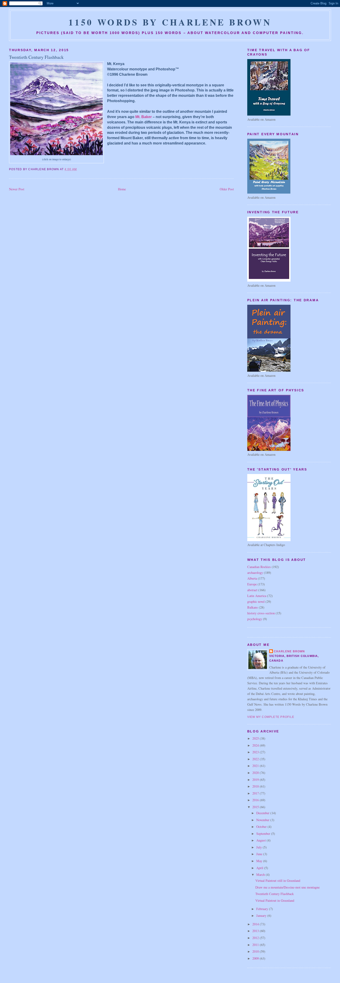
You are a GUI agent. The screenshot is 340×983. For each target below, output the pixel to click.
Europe (252, 584)
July (259, 847)
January (261, 915)
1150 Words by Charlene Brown (169, 22)
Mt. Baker (143, 117)
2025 (256, 738)
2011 (256, 944)
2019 (256, 779)
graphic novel (256, 601)
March (261, 874)
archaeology (255, 572)
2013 (256, 931)
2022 (256, 759)
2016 (256, 800)
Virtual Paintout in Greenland (274, 900)
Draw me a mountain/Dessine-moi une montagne (287, 887)
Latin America (256, 596)
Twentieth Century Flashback (36, 57)
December (263, 813)
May (259, 861)
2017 (256, 793)
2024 (256, 745)
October (262, 826)
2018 (256, 786)
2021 (256, 765)
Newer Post (16, 189)
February (262, 909)
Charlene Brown (289, 651)
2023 (256, 752)
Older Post (227, 189)
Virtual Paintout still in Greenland (277, 880)
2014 (256, 924)
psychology (254, 619)
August (261, 840)
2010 (256, 951)
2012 (256, 938)
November (263, 820)
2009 (256, 958)
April (260, 868)
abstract (252, 590)
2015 (256, 807)
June (259, 854)
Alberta (252, 578)
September (263, 833)
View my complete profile (270, 717)
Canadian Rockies (259, 567)
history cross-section (261, 613)
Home (122, 189)
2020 (256, 772)
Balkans (252, 607)
